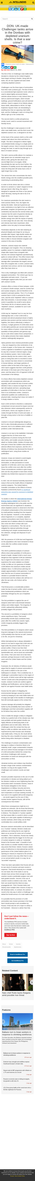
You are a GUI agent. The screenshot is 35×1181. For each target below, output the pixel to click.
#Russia (4, 944)
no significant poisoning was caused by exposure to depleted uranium (17, 492)
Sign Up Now (10, 935)
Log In (11, 6)
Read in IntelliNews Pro (17, 954)
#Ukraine (11, 944)
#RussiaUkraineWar (6, 947)
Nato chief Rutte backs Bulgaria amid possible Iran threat (16, 994)
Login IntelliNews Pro (20, 6)
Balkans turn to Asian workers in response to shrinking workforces (17, 1033)
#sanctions (18, 944)
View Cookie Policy (20, 1176)
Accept (12, 1176)
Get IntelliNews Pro (17, 960)
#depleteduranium (17, 947)
